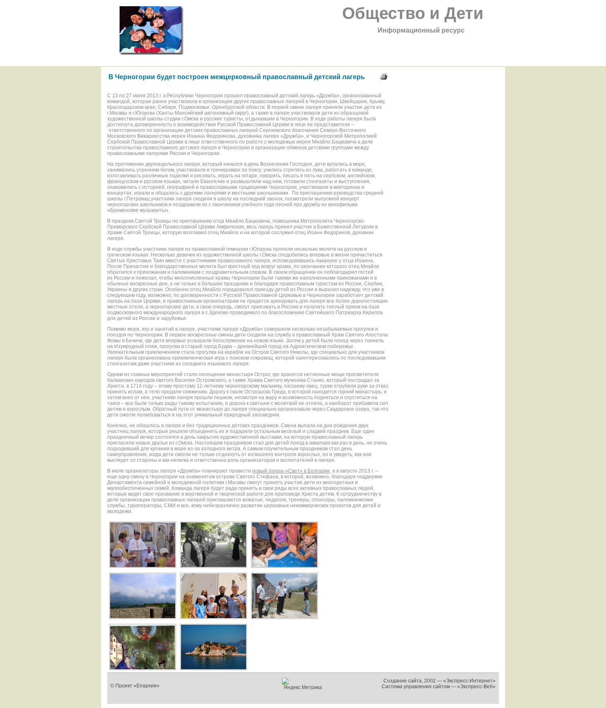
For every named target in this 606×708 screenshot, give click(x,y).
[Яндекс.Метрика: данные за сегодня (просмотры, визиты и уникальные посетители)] (303, 684)
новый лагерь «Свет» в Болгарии (291, 471)
